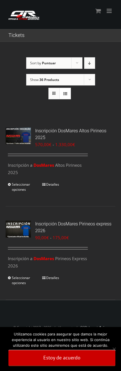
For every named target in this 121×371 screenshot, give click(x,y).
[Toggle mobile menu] (110, 11)
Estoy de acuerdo (61, 357)
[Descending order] (89, 63)
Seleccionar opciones (21, 187)
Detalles (52, 184)
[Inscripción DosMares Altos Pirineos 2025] (18, 136)
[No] (114, 349)
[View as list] (65, 93)
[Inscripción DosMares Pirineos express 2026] (18, 229)
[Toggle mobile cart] (98, 11)
